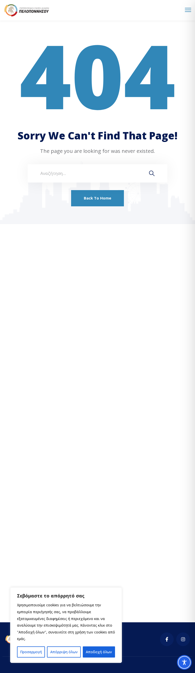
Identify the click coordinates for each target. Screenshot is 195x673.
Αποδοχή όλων (99, 651)
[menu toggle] (188, 10)
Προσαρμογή (31, 651)
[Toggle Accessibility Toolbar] (184, 662)
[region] (66, 625)
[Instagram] (183, 639)
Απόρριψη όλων (64, 651)
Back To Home (97, 198)
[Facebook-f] (167, 639)
